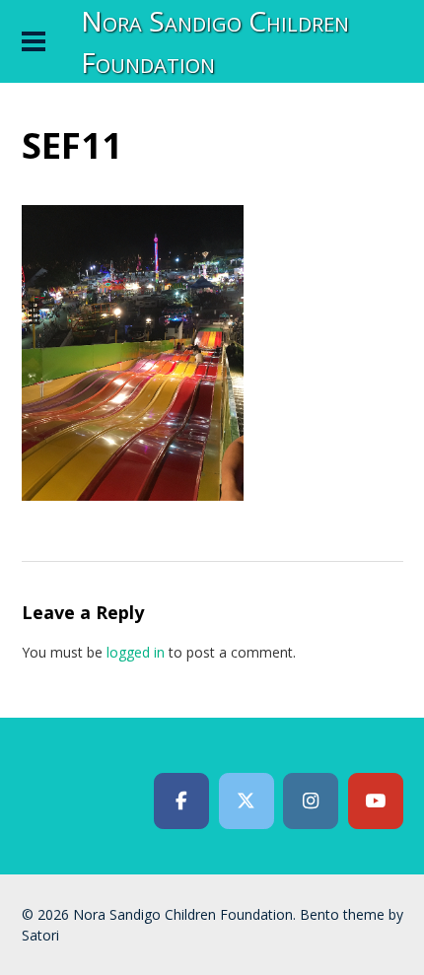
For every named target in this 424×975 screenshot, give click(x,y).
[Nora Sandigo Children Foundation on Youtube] (375, 801)
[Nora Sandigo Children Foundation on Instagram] (310, 801)
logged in (135, 652)
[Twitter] (246, 801)
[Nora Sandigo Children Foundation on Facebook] (181, 801)
